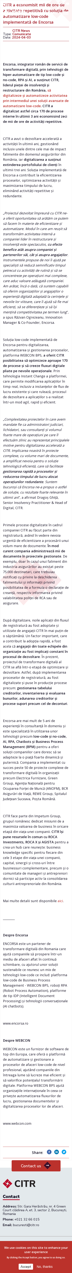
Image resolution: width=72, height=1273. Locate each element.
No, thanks (45, 1267)
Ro (55, 13)
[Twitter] (64, 1153)
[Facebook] (49, 1153)
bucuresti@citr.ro (26, 1225)
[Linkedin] (56, 1153)
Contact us (31, 1166)
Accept (25, 1266)
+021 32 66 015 (16, 4)
